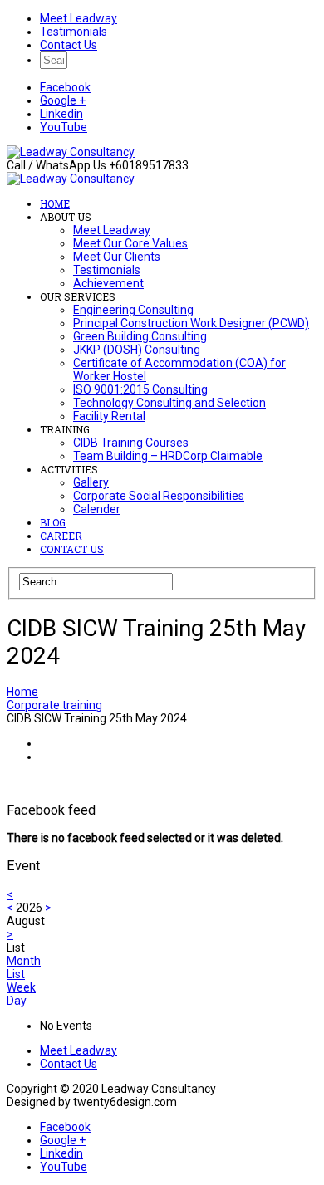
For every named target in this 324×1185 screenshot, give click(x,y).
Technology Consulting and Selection (169, 402)
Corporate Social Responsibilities (158, 495)
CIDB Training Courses (131, 442)
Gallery (91, 482)
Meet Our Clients (116, 256)
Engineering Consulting (133, 309)
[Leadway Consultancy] (71, 152)
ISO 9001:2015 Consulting (140, 389)
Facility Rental (109, 416)
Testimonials (73, 31)
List (16, 974)
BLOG (53, 522)
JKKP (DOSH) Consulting (136, 349)
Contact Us (68, 44)
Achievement (108, 283)
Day (17, 1000)
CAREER (61, 535)
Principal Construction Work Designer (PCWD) (191, 323)
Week (21, 987)
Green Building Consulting (140, 336)
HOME (55, 203)
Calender (96, 509)
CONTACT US (72, 549)
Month (24, 960)
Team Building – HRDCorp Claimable (168, 456)
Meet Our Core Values (130, 243)
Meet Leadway (78, 18)
